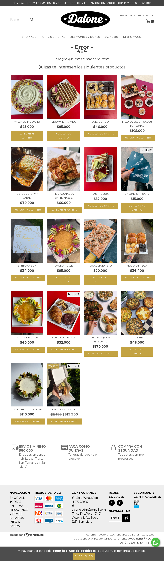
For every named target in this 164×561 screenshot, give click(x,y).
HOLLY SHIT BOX (137, 265)
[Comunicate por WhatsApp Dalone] (155, 542)
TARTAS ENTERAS (137, 337)
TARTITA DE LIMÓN (27, 337)
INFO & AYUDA (132, 36)
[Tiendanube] (27, 536)
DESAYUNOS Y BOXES (85, 36)
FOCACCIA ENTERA (100, 265)
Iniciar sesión (145, 15)
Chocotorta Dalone (27, 409)
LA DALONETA (100, 121)
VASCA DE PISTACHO (27, 121)
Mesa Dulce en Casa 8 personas (137, 123)
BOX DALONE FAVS (64, 337)
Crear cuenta (127, 15)
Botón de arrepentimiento (137, 543)
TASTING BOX (100, 193)
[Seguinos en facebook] (120, 503)
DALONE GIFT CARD (137, 193)
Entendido (84, 556)
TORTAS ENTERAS (53, 36)
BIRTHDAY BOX (27, 265)
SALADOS (111, 36)
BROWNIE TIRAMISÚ (63, 121)
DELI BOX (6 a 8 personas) (100, 339)
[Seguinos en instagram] (112, 503)
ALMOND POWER (64, 265)
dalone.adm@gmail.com (89, 509)
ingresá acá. (143, 539)
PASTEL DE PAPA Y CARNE (27, 195)
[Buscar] (32, 19)
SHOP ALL (29, 36)
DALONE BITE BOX (63, 409)
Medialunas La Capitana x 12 (64, 195)
